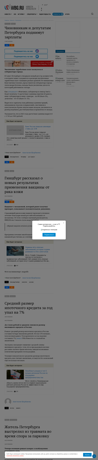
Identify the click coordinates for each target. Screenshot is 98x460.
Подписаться (49, 235)
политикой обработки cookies (15, 455)
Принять (87, 455)
